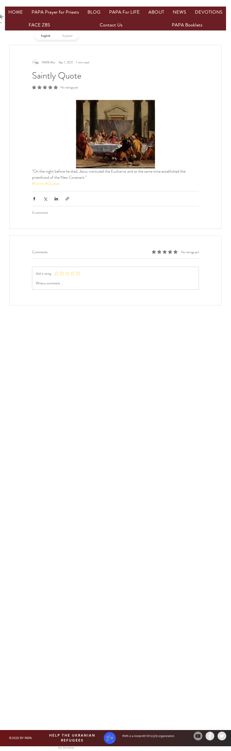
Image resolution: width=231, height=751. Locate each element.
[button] (55, 12)
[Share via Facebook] (34, 199)
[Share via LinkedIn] (56, 199)
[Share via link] (67, 199)
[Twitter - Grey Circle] (221, 736)
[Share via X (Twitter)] (45, 199)
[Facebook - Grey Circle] (210, 736)
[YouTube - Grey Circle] (198, 736)
